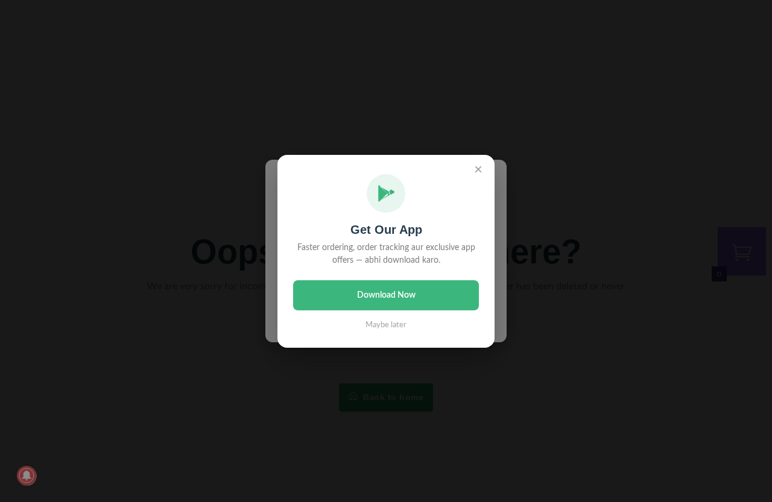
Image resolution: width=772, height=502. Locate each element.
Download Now (386, 295)
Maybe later (386, 325)
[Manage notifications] (26, 475)
